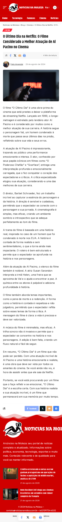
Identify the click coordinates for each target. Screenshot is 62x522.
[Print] (24, 55)
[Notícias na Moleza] (25, 7)
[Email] (20, 55)
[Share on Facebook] (10, 55)
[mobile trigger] (5, 7)
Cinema (7, 30)
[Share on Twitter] (15, 55)
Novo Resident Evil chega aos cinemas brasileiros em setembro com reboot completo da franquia (37, 493)
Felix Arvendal (17, 64)
